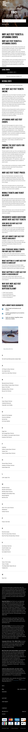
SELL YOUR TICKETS (22, 689)
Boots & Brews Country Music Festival (10, 385)
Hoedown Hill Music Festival (8, 465)
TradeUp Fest (5, 568)
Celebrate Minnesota (6, 403)
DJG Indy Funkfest (6, 421)
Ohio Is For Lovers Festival (8, 507)
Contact (3, 714)
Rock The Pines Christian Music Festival (10, 535)
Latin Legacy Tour (6, 477)
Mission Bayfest (5, 495)
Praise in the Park (6, 521)
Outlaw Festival (5, 511)
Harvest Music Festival (7, 463)
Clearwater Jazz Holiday (7, 405)
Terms (23, 679)
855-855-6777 (5, 711)
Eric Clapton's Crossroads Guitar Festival (10, 435)
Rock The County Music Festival (9, 534)
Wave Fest (4, 578)
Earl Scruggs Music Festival (8, 433)
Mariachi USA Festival (6, 489)
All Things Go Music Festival (8, 369)
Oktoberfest (4, 509)
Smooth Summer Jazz (6, 548)
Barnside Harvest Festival (7, 383)
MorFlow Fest (5, 497)
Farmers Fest (4, 451)
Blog (3, 689)
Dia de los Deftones (6, 417)
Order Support (5, 701)
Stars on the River (6, 550)
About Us (24, 711)
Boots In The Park (6, 387)
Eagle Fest (4, 431)
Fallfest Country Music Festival (8, 449)
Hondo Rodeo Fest (6, 467)
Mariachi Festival (5, 487)
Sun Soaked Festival (6, 552)
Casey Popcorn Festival (7, 401)
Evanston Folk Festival (7, 437)
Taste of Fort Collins (6, 562)
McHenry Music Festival (7, 491)
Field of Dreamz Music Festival (8, 453)
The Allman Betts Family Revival (9, 566)
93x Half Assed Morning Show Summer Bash (11, 359)
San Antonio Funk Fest (7, 546)
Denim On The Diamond (7, 415)
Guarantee (15, 679)
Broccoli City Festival (6, 391)
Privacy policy (23, 728)
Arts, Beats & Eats (6, 371)
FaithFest (4, 447)
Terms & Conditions (15, 728)
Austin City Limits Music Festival (9, 373)
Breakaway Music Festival (7, 389)
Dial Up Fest (4, 419)
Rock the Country (5, 532)
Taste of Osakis (5, 564)
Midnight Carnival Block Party (8, 493)
